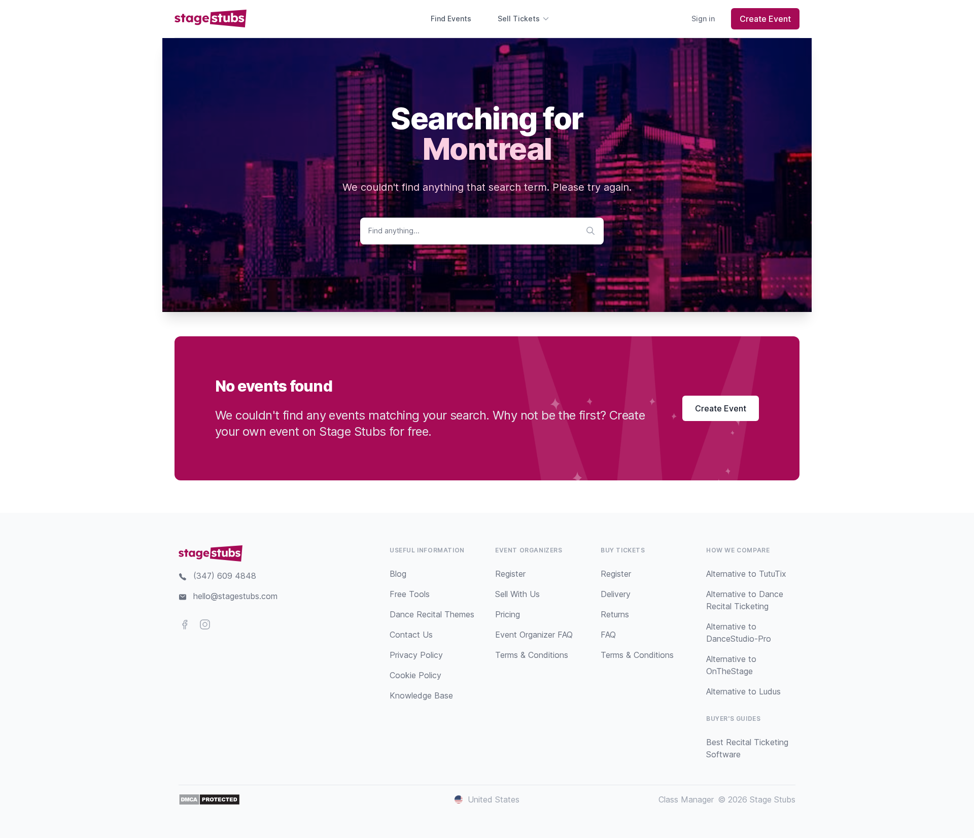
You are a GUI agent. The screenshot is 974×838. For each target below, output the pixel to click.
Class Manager (686, 799)
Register (510, 574)
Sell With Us (517, 594)
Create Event (765, 19)
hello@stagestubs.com (235, 596)
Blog (398, 574)
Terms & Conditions (531, 655)
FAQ (608, 635)
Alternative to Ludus (743, 691)
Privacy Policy (416, 655)
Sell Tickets (519, 18)
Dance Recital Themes (432, 614)
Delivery (616, 594)
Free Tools (410, 594)
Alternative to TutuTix (746, 574)
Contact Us (411, 635)
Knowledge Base (421, 695)
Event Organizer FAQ (534, 635)
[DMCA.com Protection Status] (209, 799)
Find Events (451, 18)
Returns (615, 614)
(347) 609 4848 (224, 576)
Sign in (703, 18)
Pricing (507, 614)
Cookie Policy (415, 675)
